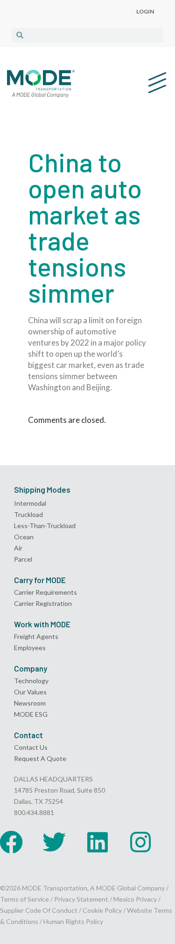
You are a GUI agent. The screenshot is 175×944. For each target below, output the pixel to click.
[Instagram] (140, 842)
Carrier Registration (43, 603)
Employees (30, 648)
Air (18, 548)
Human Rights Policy (73, 921)
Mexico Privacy (135, 899)
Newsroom (30, 703)
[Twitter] (54, 842)
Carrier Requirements (45, 592)
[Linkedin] (97, 842)
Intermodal (30, 503)
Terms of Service (24, 899)
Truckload (28, 514)
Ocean (24, 537)
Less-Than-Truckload (45, 526)
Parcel (23, 559)
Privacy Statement (82, 899)
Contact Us (31, 747)
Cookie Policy (102, 910)
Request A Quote (40, 758)
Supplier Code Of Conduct (38, 910)
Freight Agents (36, 636)
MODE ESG (31, 714)
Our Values (30, 692)
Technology (31, 681)
